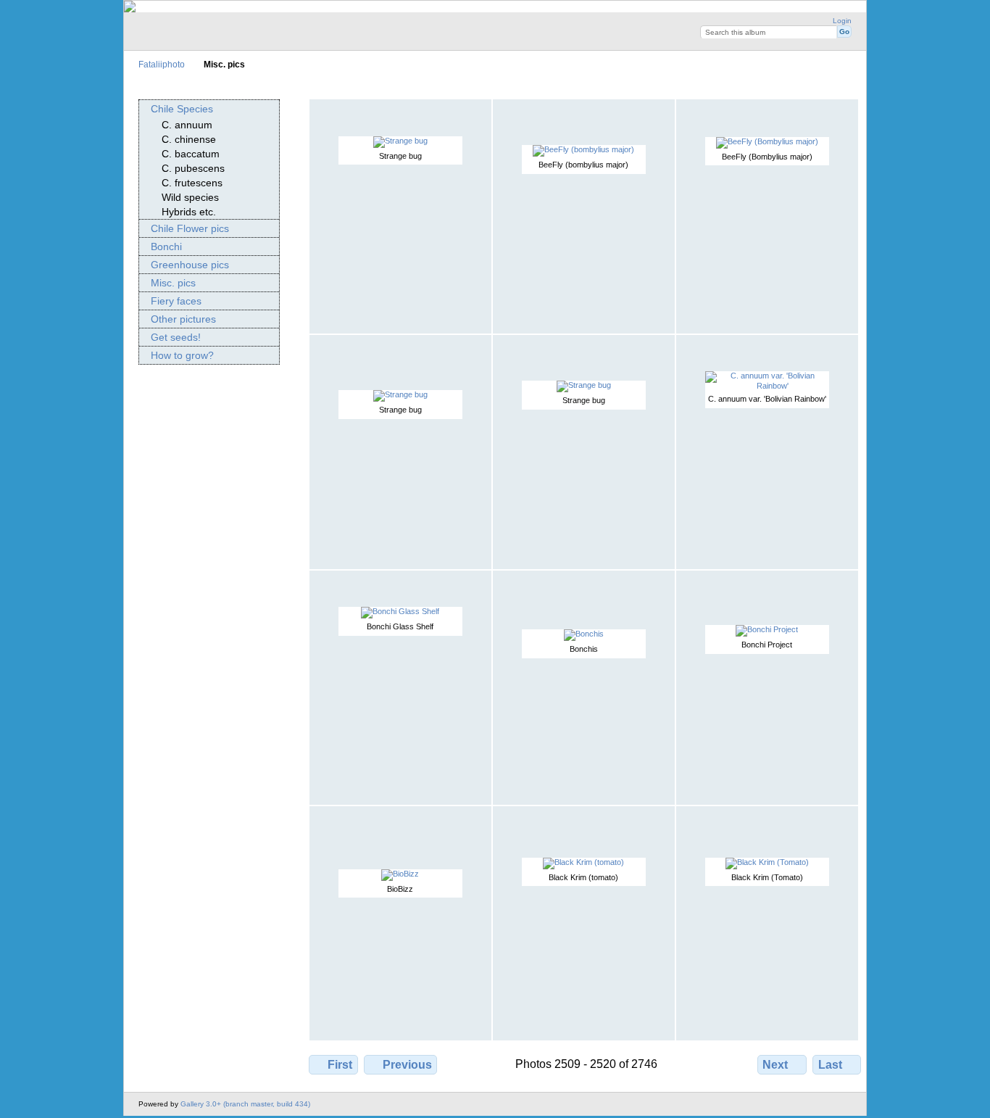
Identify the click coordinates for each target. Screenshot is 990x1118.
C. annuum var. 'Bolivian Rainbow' (767, 398)
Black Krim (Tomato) (767, 877)
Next (775, 1065)
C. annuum (187, 125)
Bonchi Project (766, 644)
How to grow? (182, 355)
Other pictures (183, 319)
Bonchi (166, 246)
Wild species (190, 197)
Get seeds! (176, 337)
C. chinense (189, 139)
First (340, 1065)
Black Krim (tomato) (583, 877)
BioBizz (400, 889)
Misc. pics (173, 283)
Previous (407, 1065)
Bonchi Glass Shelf (400, 626)
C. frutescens (192, 183)
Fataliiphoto (161, 64)
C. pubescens (193, 168)
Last (830, 1065)
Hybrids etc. (189, 212)
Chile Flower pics (190, 228)
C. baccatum (191, 154)
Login (842, 21)
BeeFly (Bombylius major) (767, 156)
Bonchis (584, 649)
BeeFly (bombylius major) (583, 164)
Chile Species (182, 109)
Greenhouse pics (190, 264)
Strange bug (400, 156)
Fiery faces (176, 301)
